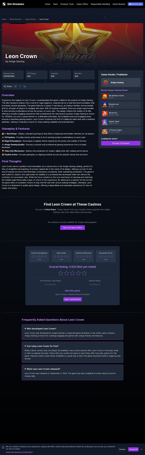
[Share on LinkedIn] (24, 86)
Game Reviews (119, 4)
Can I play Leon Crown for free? (43, 346)
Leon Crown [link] (44, 19)
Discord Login (137, 4)
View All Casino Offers (72, 227)
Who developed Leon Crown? (41, 328)
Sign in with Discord (72, 299)
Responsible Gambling (100, 4)
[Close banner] (141, 449)
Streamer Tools (67, 4)
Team (55, 4)
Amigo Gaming (30, 19)
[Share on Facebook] (20, 86)
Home (47, 4)
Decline (122, 449)
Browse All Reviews (120, 143)
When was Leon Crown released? (43, 369)
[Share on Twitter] (15, 86)
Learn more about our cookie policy (19, 452)
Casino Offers (82, 4)
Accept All (133, 449)
